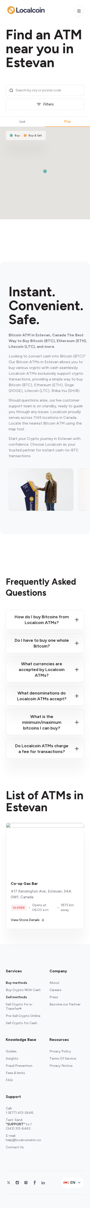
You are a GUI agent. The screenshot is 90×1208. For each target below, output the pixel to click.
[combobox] (48, 90)
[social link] (9, 1182)
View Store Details (25, 920)
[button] (45, 171)
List (22, 122)
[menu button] (79, 11)
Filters (48, 104)
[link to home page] (26, 10)
